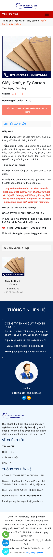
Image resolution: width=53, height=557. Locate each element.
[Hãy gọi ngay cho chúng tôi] (4, 534)
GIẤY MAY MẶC (10, 457)
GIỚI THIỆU (8, 452)
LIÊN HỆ (6, 463)
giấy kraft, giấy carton (27, 20)
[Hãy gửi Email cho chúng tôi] (4, 551)
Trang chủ (7, 20)
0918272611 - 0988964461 (31, 108)
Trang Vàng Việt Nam (34, 552)
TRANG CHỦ (10, 14)
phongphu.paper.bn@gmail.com (29, 351)
